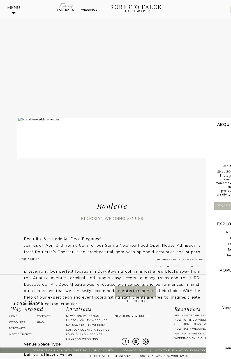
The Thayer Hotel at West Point (179, 259)
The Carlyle (31, 259)
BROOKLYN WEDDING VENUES (112, 218)
